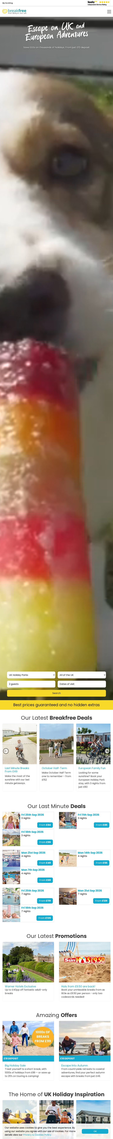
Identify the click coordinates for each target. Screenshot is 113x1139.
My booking (7, 3)
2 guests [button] (14, 684)
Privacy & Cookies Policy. (37, 1134)
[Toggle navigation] (107, 11)
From (45, 825)
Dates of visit (67, 684)
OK (95, 1131)
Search (56, 693)
